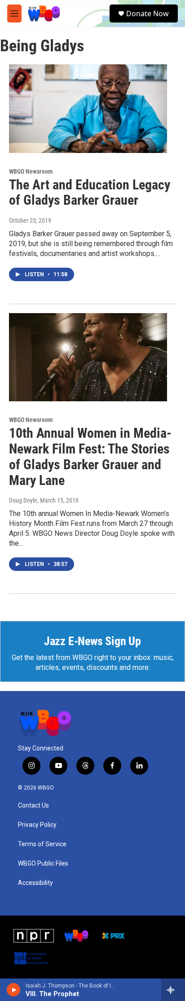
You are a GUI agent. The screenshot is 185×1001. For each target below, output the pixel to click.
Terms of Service (42, 844)
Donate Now (147, 13)
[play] (13, 989)
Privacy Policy (37, 824)
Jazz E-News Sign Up (92, 641)
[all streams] (173, 990)
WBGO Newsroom (31, 171)
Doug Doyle (23, 500)
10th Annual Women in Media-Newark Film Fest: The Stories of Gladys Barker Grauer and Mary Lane (90, 456)
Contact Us (33, 805)
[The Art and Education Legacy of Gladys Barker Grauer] (88, 108)
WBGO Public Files (43, 863)
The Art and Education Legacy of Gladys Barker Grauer (89, 192)
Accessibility (35, 883)
